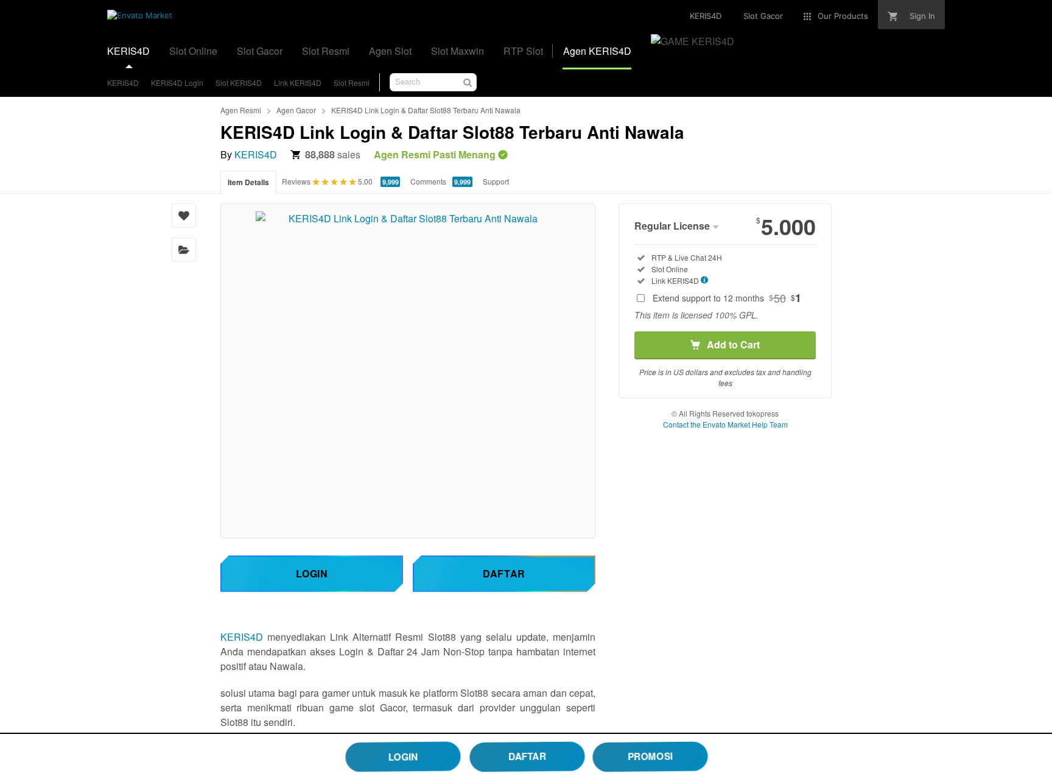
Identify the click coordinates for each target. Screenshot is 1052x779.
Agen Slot (390, 51)
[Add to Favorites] (184, 215)
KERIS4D (128, 51)
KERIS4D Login (177, 82)
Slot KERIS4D (239, 82)
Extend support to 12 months (727, 297)
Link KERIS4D (297, 82)
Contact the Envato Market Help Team (725, 424)
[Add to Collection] (184, 250)
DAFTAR (527, 756)
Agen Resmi (240, 110)
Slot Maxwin (457, 51)
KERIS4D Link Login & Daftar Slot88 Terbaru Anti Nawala (426, 110)
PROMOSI (650, 756)
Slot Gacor (259, 51)
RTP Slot (523, 51)
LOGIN (403, 756)
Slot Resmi (325, 51)
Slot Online (193, 51)
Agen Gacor (296, 110)
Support (496, 181)
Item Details (248, 182)
